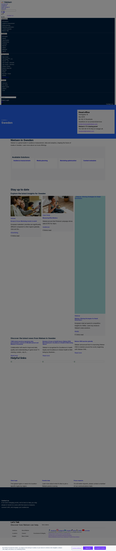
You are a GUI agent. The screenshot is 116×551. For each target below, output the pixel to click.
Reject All (88, 548)
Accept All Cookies (100, 548)
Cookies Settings (76, 548)
